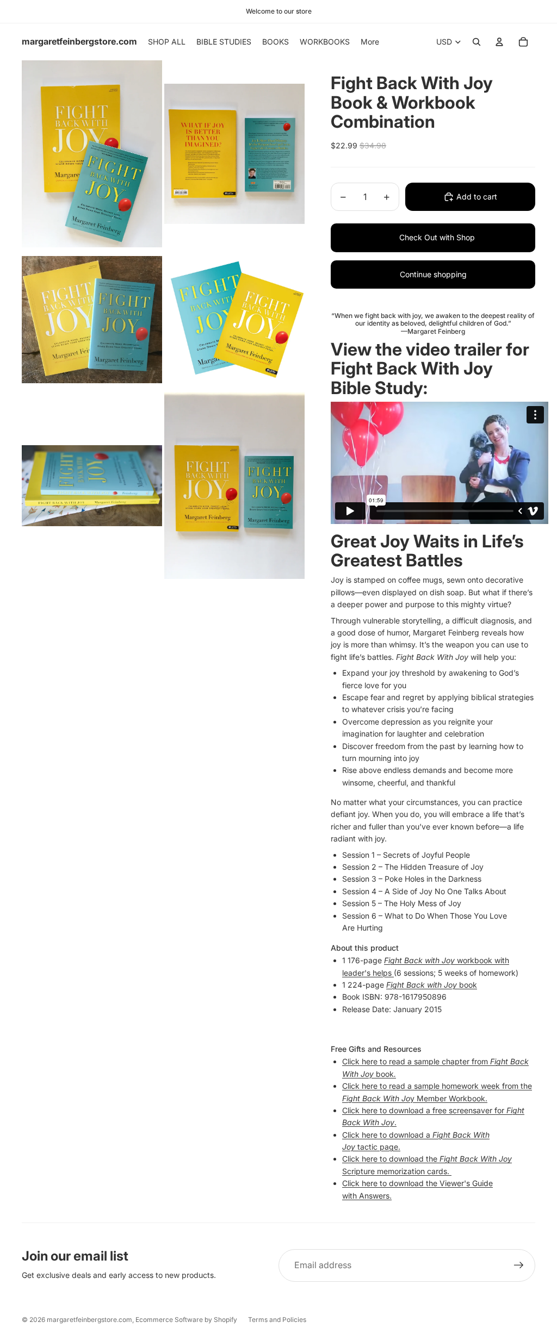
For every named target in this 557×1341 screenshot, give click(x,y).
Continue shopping (433, 274)
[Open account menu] (499, 42)
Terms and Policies (277, 1319)
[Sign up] (519, 1265)
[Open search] (476, 42)
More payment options (425, 238)
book (431, 984)
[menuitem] (370, 41)
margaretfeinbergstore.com (89, 1319)
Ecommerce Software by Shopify (186, 1319)
